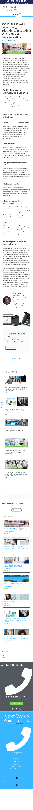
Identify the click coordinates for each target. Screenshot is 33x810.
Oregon (18, 767)
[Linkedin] (2, 407)
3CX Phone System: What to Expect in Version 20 (16, 602)
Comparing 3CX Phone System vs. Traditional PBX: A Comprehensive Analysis (15, 410)
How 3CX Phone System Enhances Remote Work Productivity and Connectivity (15, 430)
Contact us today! (12, 665)
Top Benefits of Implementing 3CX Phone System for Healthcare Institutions (15, 452)
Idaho (13, 767)
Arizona (21, 769)
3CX (14, 41)
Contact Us (16, 510)
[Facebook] (2, 402)
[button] (16, 14)
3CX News (5, 658)
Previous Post (16, 358)
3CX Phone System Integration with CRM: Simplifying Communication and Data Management (16, 474)
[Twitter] (2, 405)
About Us (16, 761)
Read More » (7, 533)
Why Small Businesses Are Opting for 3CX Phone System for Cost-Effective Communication (16, 389)
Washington (13, 769)
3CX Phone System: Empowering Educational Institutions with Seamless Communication (16, 530)
